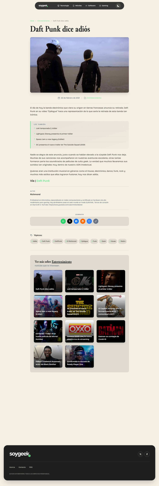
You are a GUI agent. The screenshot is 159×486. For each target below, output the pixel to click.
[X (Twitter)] (140, 454)
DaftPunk (57, 241)
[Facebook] (147, 454)
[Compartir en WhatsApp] (63, 221)
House (113, 241)
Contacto (22, 467)
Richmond (35, 194)
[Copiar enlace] (95, 221)
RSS (30, 467)
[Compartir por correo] (89, 221)
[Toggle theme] (118, 5)
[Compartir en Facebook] (76, 221)
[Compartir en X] (69, 221)
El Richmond (71, 241)
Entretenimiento (43, 21)
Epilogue (84, 241)
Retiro (122, 241)
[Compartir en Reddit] (82, 221)
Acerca (12, 467)
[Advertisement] (79, 404)
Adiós (34, 241)
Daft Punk (43, 180)
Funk (94, 241)
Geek (103, 241)
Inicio (32, 21)
